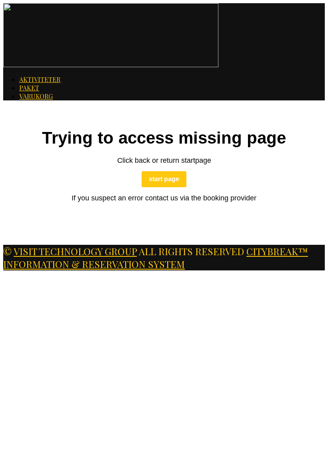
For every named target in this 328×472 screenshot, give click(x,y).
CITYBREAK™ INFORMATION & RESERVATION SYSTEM (155, 257)
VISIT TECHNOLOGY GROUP (75, 251)
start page (164, 179)
